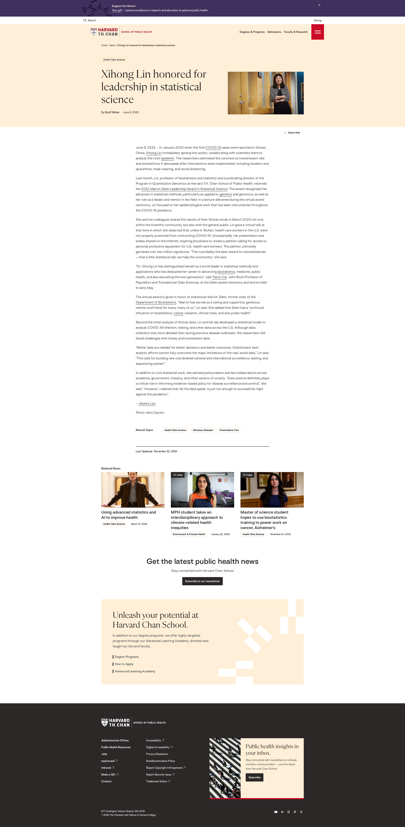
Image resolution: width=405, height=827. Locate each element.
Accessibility (153, 740)
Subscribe (255, 777)
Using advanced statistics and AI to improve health (128, 514)
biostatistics (226, 272)
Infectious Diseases (203, 430)
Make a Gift (108, 774)
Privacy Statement (157, 754)
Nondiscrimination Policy (160, 761)
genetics (226, 194)
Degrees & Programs (252, 31)
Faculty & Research (296, 31)
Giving (317, 20)
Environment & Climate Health (189, 534)
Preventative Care (229, 430)
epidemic (167, 158)
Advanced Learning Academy (135, 671)
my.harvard (108, 761)
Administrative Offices (115, 740)
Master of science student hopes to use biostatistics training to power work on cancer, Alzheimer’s (264, 519)
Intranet (106, 767)
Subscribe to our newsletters (202, 581)
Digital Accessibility (157, 747)
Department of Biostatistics (156, 302)
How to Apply (124, 664)
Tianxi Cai (219, 277)
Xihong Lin (154, 153)
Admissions (274, 31)
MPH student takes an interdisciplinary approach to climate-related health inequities (197, 519)
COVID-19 (213, 147)
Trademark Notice (156, 781)
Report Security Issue (158, 774)
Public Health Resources (116, 747)
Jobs (104, 754)
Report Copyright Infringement (164, 767)
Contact (106, 781)
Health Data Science (114, 59)
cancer (179, 313)
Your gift (117, 10)
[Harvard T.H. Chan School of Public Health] (133, 722)
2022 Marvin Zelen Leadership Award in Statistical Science (184, 189)
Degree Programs (127, 657)
